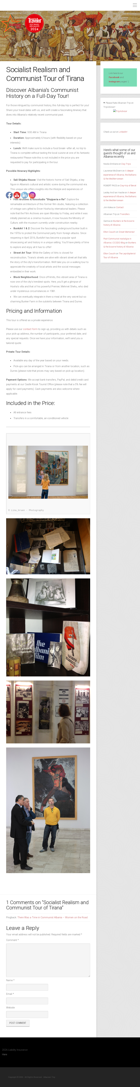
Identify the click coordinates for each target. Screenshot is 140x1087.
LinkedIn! (122, 132)
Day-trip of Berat (128, 185)
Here (4, 1054)
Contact (120, 207)
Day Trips (126, 164)
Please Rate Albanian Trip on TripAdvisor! (118, 105)
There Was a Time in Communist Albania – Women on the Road (52, 917)
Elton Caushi (109, 232)
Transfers (125, 214)
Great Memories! (127, 232)
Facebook (114, 77)
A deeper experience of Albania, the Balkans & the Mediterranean (119, 174)
